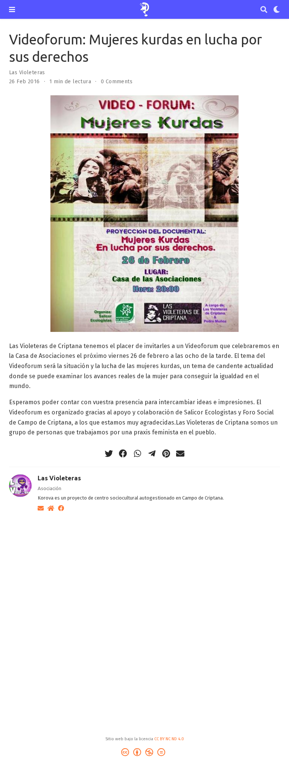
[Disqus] (144, 614)
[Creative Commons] (144, 753)
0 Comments (116, 81)
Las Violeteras (27, 72)
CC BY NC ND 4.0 (169, 738)
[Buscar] (263, 9)
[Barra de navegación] (12, 9)
